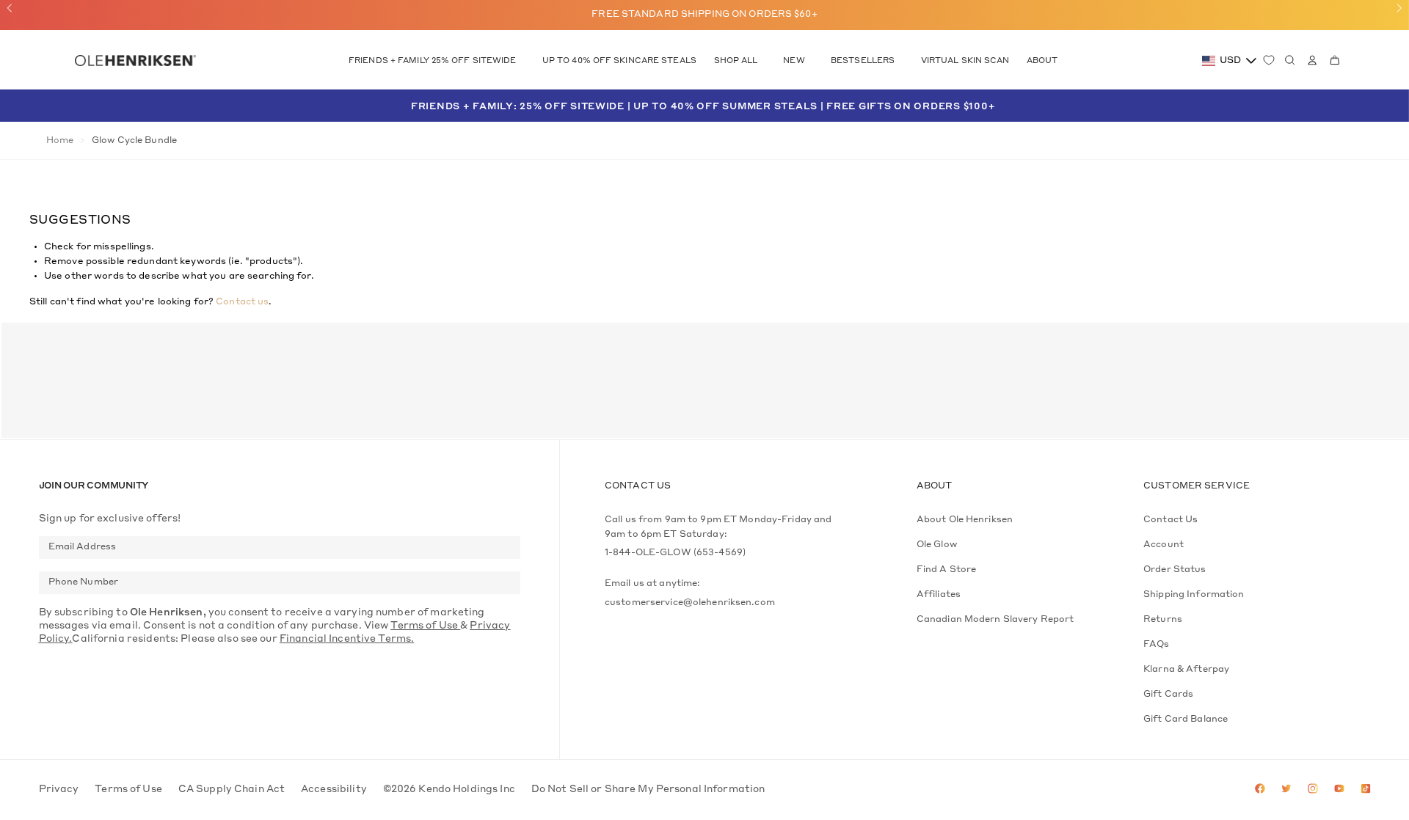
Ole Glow (937, 545)
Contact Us (1170, 520)
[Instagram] (1313, 790)
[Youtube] (1339, 790)
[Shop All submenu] (764, 61)
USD (1230, 60)
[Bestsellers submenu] (901, 61)
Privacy (59, 789)
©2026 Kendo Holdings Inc (449, 789)
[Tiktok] (1366, 790)
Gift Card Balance (1185, 719)
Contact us (242, 302)
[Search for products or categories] (1291, 60)
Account (1163, 545)
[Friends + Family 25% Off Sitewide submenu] (522, 61)
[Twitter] (1286, 790)
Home (59, 140)
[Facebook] (1260, 790)
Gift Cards (1168, 694)
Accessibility (334, 789)
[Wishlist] (1269, 60)
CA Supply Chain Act (231, 789)
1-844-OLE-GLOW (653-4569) (675, 553)
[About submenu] (1064, 61)
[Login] (1309, 60)
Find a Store (946, 569)
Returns (1162, 619)
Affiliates (939, 594)
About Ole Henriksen (965, 520)
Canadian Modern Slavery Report (995, 619)
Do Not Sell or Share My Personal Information (648, 789)
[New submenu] (811, 61)
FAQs (1156, 644)
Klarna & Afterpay (1186, 669)
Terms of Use (128, 789)
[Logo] (135, 61)
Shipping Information (1193, 594)
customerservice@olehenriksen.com (690, 602)
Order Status (1174, 569)
